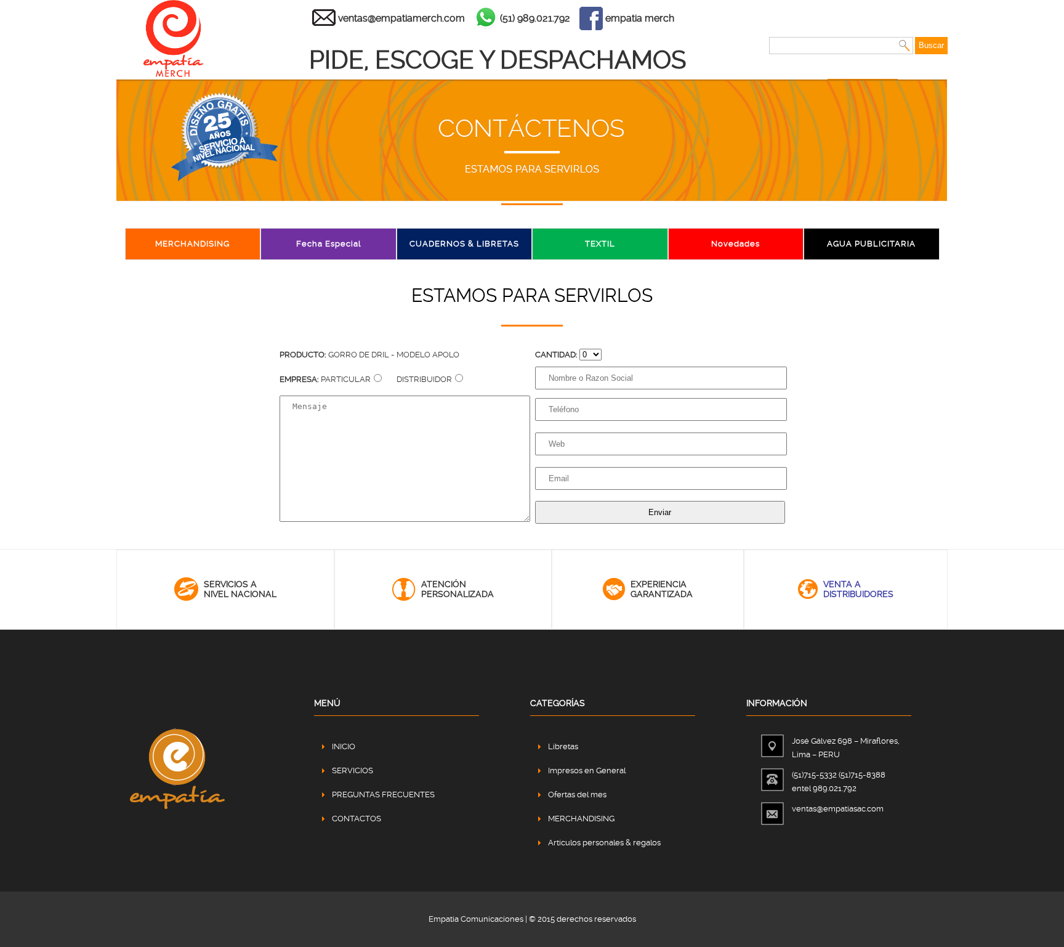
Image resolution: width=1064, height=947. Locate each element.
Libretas (563, 746)
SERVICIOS (352, 770)
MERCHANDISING (192, 243)
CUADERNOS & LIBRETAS (464, 243)
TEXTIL (600, 243)
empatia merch (639, 18)
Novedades (735, 243)
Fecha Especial (328, 243)
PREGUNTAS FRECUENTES (383, 794)
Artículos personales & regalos (604, 842)
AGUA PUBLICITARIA (871, 243)
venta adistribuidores (858, 589)
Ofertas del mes (577, 794)
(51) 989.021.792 (535, 18)
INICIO (343, 746)
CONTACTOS (356, 818)
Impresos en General (587, 770)
